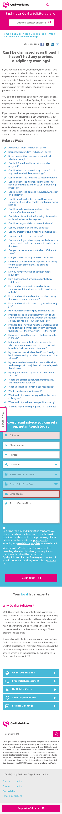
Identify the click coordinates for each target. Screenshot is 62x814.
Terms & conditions (12, 796)
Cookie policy (12, 786)
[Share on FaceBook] (42, 44)
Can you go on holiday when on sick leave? (31, 257)
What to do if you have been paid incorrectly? (31, 402)
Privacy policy (12, 781)
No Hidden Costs (22, 689)
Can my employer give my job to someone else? (33, 232)
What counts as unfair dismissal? (25, 391)
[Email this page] (57, 44)
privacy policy (40, 540)
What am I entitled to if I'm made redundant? (31, 387)
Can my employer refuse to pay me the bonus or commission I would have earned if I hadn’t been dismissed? (33, 243)
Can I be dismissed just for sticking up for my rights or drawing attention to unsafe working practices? (32, 185)
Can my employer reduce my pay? (25, 236)
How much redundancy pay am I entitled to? (31, 311)
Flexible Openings (22, 706)
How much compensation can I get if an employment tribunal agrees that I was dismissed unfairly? (33, 289)
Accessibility (9, 791)
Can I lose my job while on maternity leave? (30, 223)
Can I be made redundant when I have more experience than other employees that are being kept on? (33, 202)
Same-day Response (24, 697)
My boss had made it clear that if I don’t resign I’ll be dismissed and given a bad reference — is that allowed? (33, 355)
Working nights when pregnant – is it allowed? (32, 407)
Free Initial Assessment (25, 681)
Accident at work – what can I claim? (27, 148)
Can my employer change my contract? (28, 228)
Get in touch (29, 578)
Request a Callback (28, 808)
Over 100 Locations (23, 673)
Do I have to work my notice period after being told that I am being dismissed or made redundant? (32, 265)
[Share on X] (47, 44)
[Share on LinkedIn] (52, 44)
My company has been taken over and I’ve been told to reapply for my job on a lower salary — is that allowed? (33, 365)
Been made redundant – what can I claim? (29, 152)
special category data (28, 543)
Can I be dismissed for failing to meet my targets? (33, 178)
